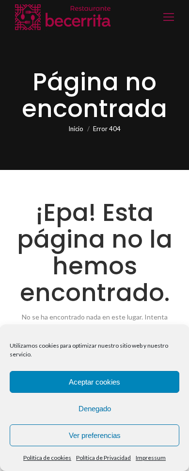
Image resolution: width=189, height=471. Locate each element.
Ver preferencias (95, 435)
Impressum (151, 457)
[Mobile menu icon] (168, 17)
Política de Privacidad (103, 457)
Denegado (95, 408)
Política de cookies (47, 457)
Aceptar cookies (94, 382)
